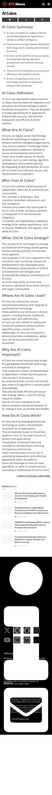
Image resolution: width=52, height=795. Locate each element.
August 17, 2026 (21, 531)
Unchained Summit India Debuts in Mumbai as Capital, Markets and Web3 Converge (30, 539)
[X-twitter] (7, 630)
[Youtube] (7, 640)
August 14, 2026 (21, 546)
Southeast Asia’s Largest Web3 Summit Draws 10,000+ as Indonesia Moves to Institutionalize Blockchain (32, 510)
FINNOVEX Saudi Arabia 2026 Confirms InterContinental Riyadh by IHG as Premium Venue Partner (32, 525)
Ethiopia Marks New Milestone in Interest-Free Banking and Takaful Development (31, 496)
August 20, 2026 (21, 502)
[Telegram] (17, 630)
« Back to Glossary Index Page (33, 475)
